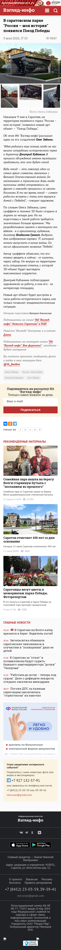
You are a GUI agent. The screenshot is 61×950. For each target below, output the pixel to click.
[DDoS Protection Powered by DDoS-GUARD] (30, 945)
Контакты (15, 882)
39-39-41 (40, 790)
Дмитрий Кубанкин (14, 377)
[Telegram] (15, 424)
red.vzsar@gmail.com (19, 795)
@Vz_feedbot (11, 364)
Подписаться (30, 409)
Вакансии (32, 879)
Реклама (47, 879)
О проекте (15, 879)
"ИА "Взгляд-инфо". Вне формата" (28, 343)
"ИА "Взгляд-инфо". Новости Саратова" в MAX (26, 322)
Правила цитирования (38, 882)
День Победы (11, 372)
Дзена (7, 335)
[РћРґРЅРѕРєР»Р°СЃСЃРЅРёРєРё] (10, 424)
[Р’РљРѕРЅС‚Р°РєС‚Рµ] (5, 424)
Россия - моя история (32, 372)
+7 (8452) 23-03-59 (18, 790)
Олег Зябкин (33, 377)
